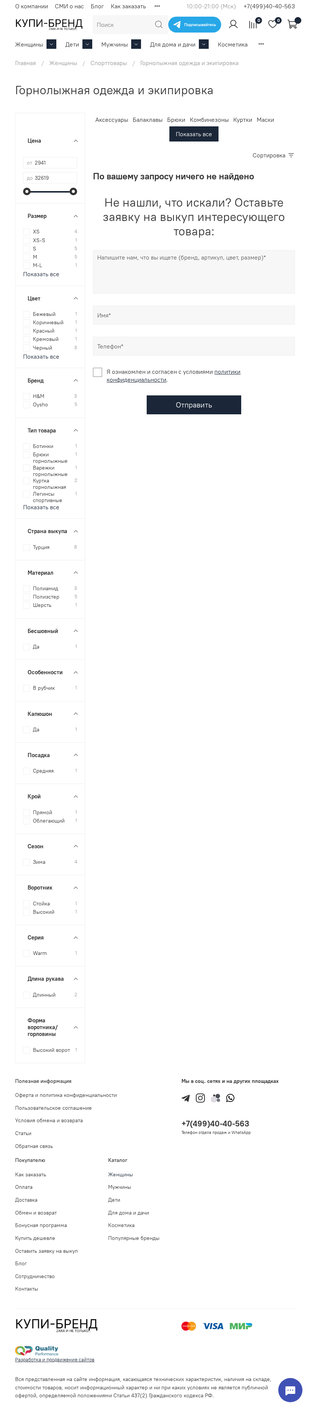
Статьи (23, 1133)
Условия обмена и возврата (49, 1120)
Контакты (26, 1288)
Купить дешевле (35, 1238)
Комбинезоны (209, 119)
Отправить (194, 404)
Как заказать (128, 6)
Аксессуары (111, 119)
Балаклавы (148, 119)
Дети (72, 44)
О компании (31, 6)
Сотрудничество (35, 1276)
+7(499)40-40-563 (269, 6)
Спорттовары (108, 63)
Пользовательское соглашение (53, 1107)
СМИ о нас (69, 6)
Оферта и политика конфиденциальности (66, 1095)
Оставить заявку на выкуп (46, 1250)
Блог (97, 6)
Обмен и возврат (36, 1212)
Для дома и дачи (172, 44)
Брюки (176, 119)
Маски (265, 119)
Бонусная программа (41, 1225)
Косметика (233, 44)
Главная (25, 63)
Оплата (24, 1187)
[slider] (27, 191)
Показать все (194, 134)
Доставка (26, 1199)
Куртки (242, 119)
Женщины (29, 44)
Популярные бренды (134, 1238)
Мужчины (114, 44)
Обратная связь (34, 1146)
